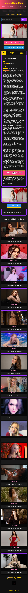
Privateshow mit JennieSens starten (14, 173)
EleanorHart (14, 525)
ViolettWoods (14, 415)
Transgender (19, 14)
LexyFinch (14, 503)
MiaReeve (14, 348)
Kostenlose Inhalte (12, 53)
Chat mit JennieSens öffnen (14, 43)
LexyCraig (14, 569)
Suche (23, 19)
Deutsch (19, 577)
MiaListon (14, 238)
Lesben (7, 14)
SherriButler (14, 459)
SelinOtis (14, 326)
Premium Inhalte (22, 53)
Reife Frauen (12, 10)
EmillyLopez (14, 304)
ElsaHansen (14, 282)
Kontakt (14, 588)
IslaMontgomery (14, 260)
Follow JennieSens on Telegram (15, 47)
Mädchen (5, 10)
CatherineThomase (14, 547)
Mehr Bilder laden (14, 206)
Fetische (19, 10)
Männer (13, 14)
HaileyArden (14, 370)
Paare (24, 10)
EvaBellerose (14, 481)
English (11, 577)
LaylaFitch (14, 392)
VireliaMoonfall (14, 437)
